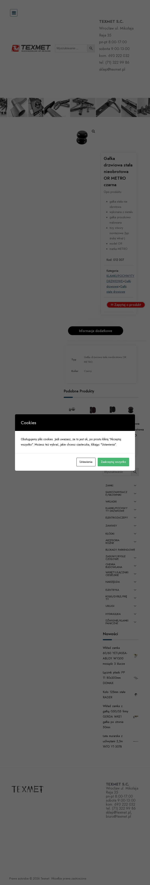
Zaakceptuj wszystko (113, 462)
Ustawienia (86, 462)
